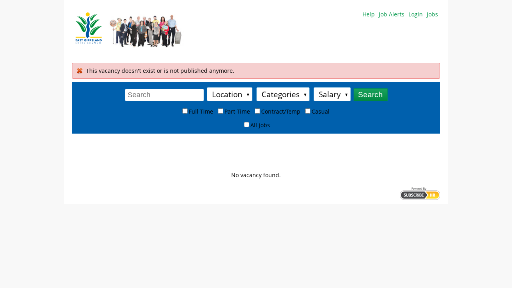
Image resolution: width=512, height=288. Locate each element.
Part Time (237, 111)
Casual (321, 111)
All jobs (260, 125)
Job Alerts (391, 14)
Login (415, 14)
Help (368, 14)
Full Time (201, 111)
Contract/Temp (280, 111)
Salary (330, 94)
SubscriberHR (420, 193)
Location (227, 94)
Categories (281, 94)
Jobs (432, 14)
